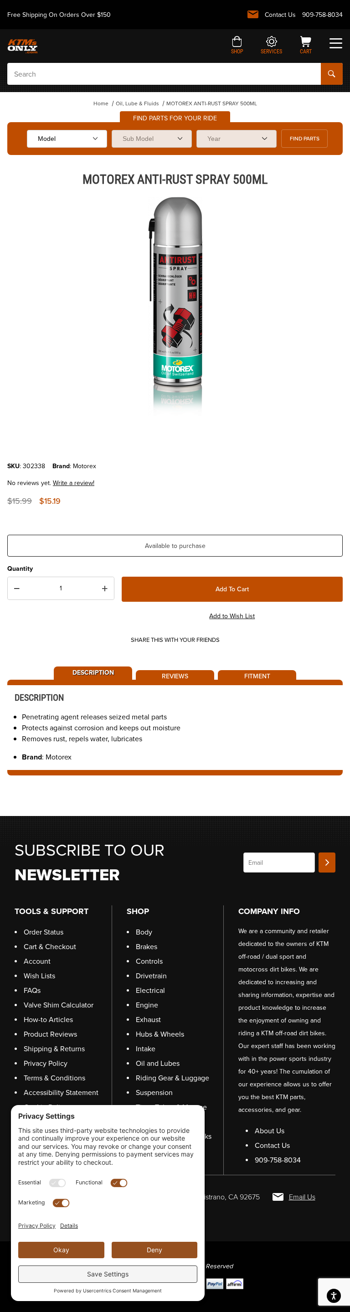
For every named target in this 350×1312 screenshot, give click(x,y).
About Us (269, 1131)
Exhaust (148, 1019)
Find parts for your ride (175, 118)
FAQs (32, 990)
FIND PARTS (304, 138)
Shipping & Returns (54, 1048)
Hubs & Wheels (160, 1034)
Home (100, 103)
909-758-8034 (322, 15)
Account (37, 961)
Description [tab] (93, 672)
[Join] (327, 862)
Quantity (20, 568)
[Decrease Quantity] (17, 588)
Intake (145, 1048)
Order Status (43, 932)
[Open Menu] (336, 43)
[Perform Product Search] (332, 74)
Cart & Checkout (50, 946)
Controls (149, 961)
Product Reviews (50, 1034)
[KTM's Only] (22, 45)
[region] (175, 439)
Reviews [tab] (175, 675)
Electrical (150, 990)
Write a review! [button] (73, 483)
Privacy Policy (45, 1063)
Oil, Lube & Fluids (137, 103)
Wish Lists (39, 976)
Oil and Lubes (158, 1063)
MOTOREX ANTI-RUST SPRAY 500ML (211, 103)
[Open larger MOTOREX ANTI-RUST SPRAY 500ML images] (175, 306)
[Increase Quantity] (105, 588)
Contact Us (280, 15)
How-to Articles (48, 1019)
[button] (237, 46)
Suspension (154, 1092)
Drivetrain (151, 976)
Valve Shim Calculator (58, 1005)
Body (144, 932)
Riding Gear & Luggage (172, 1078)
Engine (147, 1005)
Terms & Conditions (54, 1078)
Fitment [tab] (257, 675)
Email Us (302, 1197)
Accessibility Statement (61, 1092)
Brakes (146, 946)
